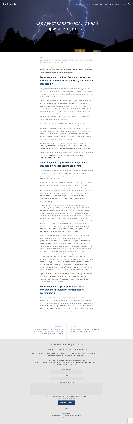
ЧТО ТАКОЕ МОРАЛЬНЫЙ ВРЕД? (93, 4)
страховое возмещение (56, 60)
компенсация (64, 62)
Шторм (41, 60)
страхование (47, 60)
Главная (79, 4)
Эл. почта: (66, 375)
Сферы (106, 4)
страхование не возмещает (68, 60)
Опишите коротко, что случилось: (66, 382)
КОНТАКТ (118, 4)
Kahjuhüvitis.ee (11, 4)
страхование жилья (88, 60)
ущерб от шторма (44, 62)
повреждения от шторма (54, 62)
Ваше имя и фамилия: (66, 369)
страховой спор (79, 60)
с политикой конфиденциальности (78, 396)
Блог (111, 4)
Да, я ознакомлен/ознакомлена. (67, 398)
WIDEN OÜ (78, 415)
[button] (124, 4)
